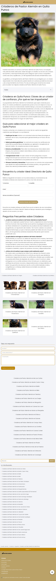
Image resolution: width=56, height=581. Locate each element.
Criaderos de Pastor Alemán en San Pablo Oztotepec (15, 481)
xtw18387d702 (4, 573)
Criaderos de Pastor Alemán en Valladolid (12, 512)
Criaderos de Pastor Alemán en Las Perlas (43, 275)
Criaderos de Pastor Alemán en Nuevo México (13, 534)
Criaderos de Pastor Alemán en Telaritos (12, 479)
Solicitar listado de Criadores (28, 202)
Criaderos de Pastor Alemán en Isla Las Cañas (13, 469)
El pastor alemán (5, 566)
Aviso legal (4, 564)
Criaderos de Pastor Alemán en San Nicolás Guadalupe (16, 517)
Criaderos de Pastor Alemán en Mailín (11, 474)
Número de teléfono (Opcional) (11, 195)
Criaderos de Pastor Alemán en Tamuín (12, 522)
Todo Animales (26, 577)
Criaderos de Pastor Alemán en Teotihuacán (13, 486)
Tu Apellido (31, 183)
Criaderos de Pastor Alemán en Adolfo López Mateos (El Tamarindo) (19, 491)
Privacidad (4, 562)
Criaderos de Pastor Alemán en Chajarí (12, 275)
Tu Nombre (6, 183)
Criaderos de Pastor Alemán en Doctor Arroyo (13, 537)
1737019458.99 (4, 571)
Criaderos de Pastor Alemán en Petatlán (12, 519)
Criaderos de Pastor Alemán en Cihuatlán (12, 527)
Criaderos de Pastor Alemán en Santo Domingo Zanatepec (17, 496)
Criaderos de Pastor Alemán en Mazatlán (12, 504)
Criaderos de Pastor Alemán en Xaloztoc (12, 501)
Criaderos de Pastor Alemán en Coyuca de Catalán (15, 514)
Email (4, 189)
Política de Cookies (6, 560)
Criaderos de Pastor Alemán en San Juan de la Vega (15, 494)
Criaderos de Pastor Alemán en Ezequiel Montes (14, 489)
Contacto (3, 568)
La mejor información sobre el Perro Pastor (11, 569)
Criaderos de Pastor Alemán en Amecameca (13, 484)
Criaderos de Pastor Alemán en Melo (11, 476)
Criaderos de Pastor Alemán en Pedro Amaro (13, 524)
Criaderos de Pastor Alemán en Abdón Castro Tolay (15, 471)
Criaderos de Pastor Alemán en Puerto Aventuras (14, 532)
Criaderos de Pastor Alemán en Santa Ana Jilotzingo (15, 499)
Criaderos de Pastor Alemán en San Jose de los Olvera (16, 507)
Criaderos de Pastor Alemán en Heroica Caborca (14, 509)
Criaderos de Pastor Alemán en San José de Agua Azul (16, 529)
